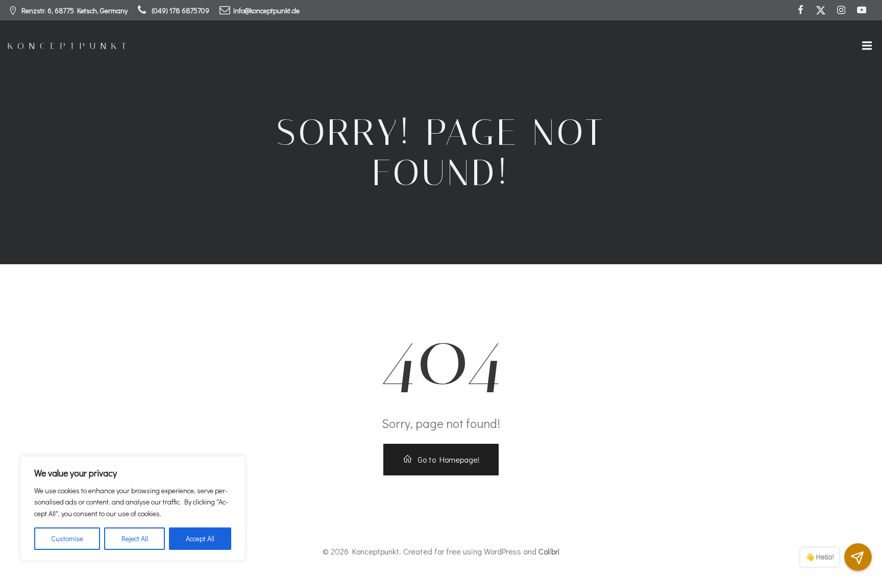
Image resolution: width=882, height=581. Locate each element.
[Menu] (865, 46)
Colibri (549, 551)
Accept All (200, 538)
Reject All (134, 538)
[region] (132, 508)
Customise (67, 538)
